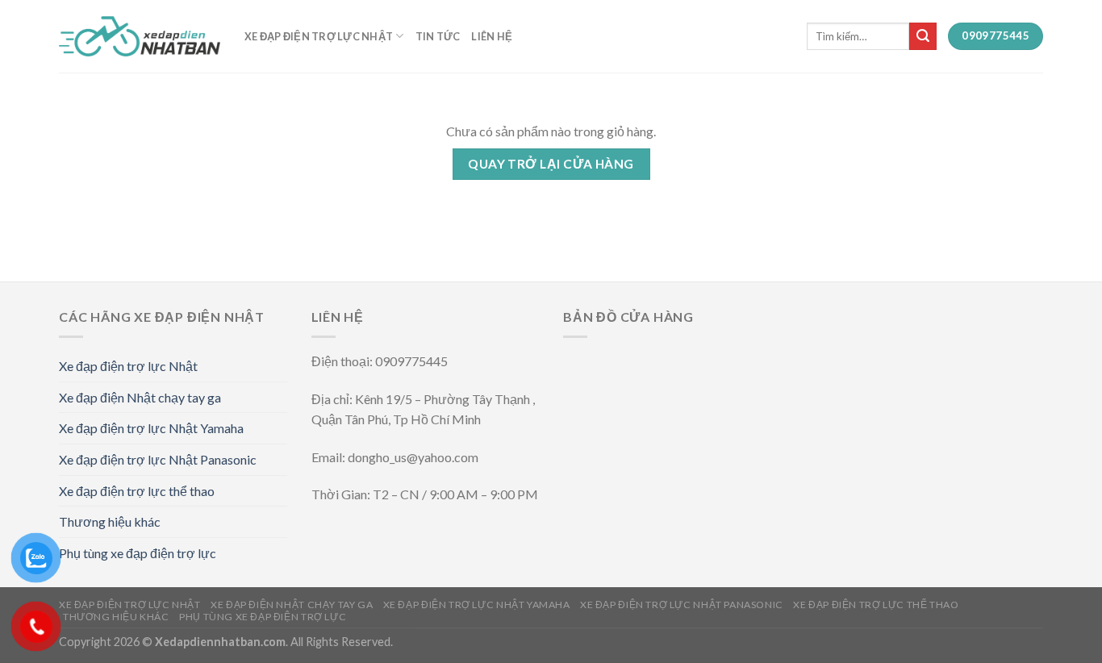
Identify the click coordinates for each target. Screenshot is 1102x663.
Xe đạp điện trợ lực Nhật (318, 36)
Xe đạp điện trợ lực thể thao (137, 490)
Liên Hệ (491, 36)
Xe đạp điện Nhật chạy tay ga (140, 397)
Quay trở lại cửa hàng (551, 163)
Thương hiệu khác (110, 521)
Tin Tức (438, 36)
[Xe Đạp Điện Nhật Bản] (139, 36)
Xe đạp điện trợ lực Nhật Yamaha (151, 428)
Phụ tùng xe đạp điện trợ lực (137, 553)
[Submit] (923, 36)
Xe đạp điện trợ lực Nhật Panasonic (158, 459)
